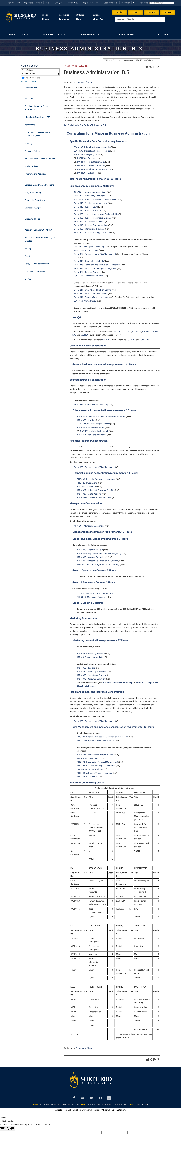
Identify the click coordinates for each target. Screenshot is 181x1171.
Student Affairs (31, 166)
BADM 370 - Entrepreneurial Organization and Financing (101, 416)
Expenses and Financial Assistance (40, 158)
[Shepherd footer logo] (90, 1082)
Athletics (80, 15)
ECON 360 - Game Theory (85, 301)
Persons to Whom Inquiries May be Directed (40, 239)
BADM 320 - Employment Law (90, 550)
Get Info (151, 12)
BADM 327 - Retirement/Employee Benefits (95, 490)
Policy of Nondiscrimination (37, 264)
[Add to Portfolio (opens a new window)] (146, 66)
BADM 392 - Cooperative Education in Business (97, 561)
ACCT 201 (117, 331)
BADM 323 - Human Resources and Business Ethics (96, 214)
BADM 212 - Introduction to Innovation (91, 293)
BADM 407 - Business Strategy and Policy (92, 232)
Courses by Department (35, 200)
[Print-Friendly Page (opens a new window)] (154, 66)
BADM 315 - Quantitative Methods (89, 261)
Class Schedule (73, 3)
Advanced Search (28, 81)
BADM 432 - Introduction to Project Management (95, 268)
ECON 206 (85, 335)
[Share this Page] (150, 66)
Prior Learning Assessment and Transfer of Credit (38, 134)
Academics (64, 15)
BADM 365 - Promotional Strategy (91, 675)
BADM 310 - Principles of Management (90, 203)
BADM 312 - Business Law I (86, 207)
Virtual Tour (98, 19)
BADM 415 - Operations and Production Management (97, 265)
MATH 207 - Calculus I (86, 173)
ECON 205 (131, 340)
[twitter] (91, 1098)
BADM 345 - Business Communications (91, 225)
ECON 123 (106, 340)
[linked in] (83, 1098)
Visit (135, 12)
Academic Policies (32, 151)
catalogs (62, 1110)
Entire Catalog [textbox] (27, 70)
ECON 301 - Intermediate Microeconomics (95, 593)
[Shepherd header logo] (21, 17)
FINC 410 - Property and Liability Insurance (95, 740)
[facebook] (74, 1098)
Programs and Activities (35, 174)
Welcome (29, 98)
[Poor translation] (10, 1128)
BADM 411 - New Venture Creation (92, 435)
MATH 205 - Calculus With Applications (94, 169)
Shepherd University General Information (37, 108)
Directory (46, 19)
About (45, 15)
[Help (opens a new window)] (157, 66)
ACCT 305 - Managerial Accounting (89, 247)
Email (98, 3)
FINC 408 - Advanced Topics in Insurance (94, 773)
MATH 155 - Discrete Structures (91, 165)
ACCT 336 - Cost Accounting (86, 250)
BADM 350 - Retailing (86, 420)
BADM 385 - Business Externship (91, 557)
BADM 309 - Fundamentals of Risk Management (95, 254)
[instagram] (109, 1098)
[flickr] (100, 1098)
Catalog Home (31, 87)
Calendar (97, 15)
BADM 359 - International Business (89, 229)
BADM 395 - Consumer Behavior (91, 679)
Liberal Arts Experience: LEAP (37, 117)
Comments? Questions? (35, 271)
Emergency (64, 19)
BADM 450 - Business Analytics (87, 272)
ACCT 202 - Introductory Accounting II (90, 196)
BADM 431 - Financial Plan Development (94, 497)
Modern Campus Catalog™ (113, 1110)
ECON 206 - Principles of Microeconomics (92, 151)
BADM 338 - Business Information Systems (92, 218)
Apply (119, 12)
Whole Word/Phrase (32, 78)
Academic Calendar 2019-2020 (38, 230)
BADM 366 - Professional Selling (90, 427)
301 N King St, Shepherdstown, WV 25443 (60, 1104)
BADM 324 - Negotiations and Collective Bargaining (99, 553)
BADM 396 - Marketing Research (94, 431)
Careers (39, 3)
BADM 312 (147, 331)
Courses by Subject (33, 208)
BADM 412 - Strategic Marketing (91, 657)
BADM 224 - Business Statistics (87, 210)
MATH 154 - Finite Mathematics (91, 162)
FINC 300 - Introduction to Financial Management (95, 199)
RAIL (135, 3)
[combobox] (131, 60)
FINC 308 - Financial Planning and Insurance (96, 479)
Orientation (125, 3)
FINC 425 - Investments (87, 483)
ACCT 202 (126, 331)
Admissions (30, 125)
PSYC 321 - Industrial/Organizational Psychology (98, 564)
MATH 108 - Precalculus (87, 158)
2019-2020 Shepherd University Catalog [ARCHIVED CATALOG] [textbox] (128, 60)
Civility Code (59, 3)
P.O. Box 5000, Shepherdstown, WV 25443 (108, 1104)
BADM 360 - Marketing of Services (95, 424)
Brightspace (28, 3)
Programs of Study (33, 192)
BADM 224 (136, 331)
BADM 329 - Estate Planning (89, 494)
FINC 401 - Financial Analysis (89, 769)
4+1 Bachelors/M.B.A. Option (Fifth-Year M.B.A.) (85, 125)
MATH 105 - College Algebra (86, 154)
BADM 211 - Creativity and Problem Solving (92, 290)
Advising (28, 143)
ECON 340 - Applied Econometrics (88, 276)
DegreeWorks (88, 3)
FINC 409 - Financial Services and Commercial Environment (102, 737)
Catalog (48, 3)
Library (79, 19)
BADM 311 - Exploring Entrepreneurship (91, 297)
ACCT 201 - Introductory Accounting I (90, 192)
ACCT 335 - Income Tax (87, 486)
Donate (168, 12)
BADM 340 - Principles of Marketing (89, 221)
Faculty (28, 248)
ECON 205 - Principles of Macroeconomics (92, 147)
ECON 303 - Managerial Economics (92, 597)
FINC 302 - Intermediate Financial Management (97, 762)
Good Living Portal (111, 3)
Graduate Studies (32, 219)
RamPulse (144, 3)
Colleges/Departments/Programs (39, 185)
